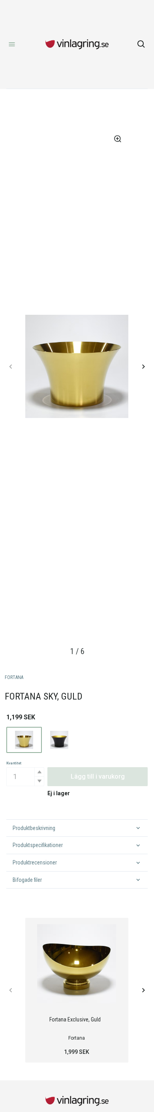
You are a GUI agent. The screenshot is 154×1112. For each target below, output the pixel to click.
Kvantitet (13, 763)
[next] (143, 367)
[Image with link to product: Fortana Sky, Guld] (24, 740)
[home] (77, 44)
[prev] (10, 367)
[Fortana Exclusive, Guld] (76, 963)
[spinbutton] (25, 776)
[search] (141, 44)
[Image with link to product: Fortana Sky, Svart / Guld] (59, 740)
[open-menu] (12, 44)
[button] (39, 772)
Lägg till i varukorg (98, 776)
